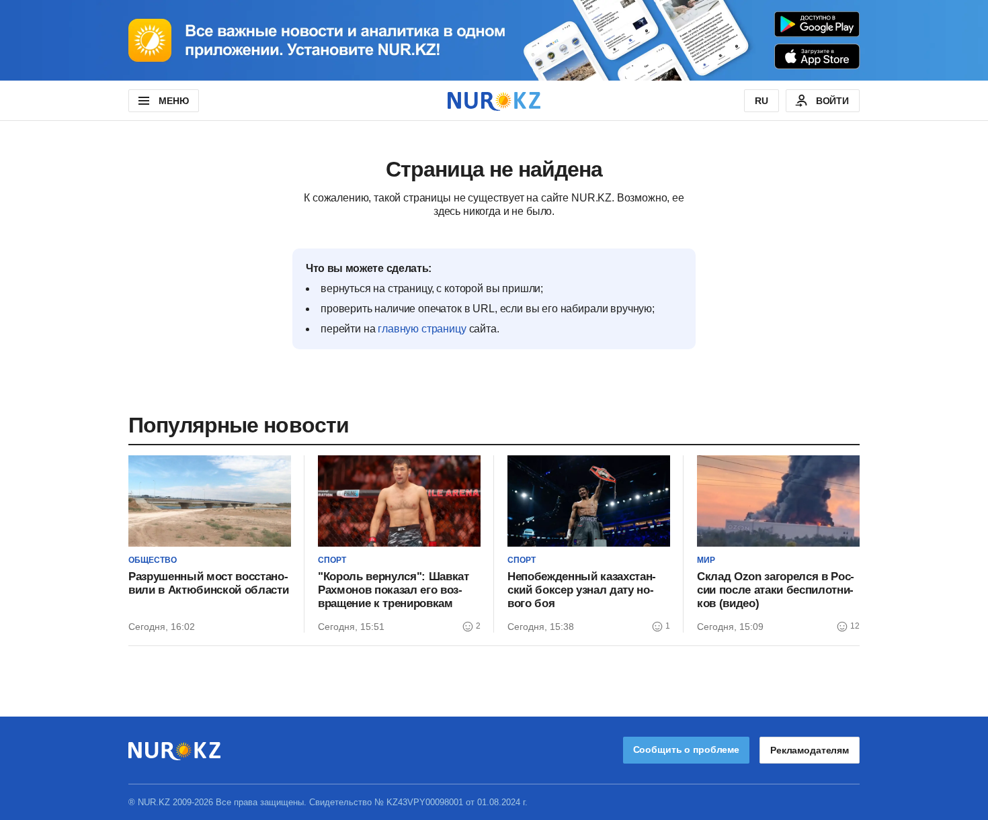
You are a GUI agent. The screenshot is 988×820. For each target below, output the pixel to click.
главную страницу (422, 328)
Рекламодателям (809, 750)
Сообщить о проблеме (686, 749)
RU (761, 100)
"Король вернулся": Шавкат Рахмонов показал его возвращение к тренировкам (393, 590)
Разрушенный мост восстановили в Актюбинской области (208, 583)
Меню (173, 100)
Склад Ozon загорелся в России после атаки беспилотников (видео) (775, 590)
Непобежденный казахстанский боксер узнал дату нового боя (581, 590)
